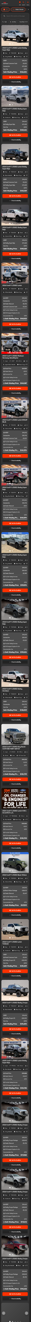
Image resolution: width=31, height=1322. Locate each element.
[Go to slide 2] (13, 44)
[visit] (19, 2)
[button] (19, 3)
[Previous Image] (3, 35)
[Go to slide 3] (15, 44)
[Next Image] (26, 35)
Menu (28, 4)
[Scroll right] (28, 9)
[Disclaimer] (4, 63)
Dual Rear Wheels (24, 22)
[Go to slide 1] (10, 44)
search (23, 4)
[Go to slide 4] (18, 44)
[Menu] (28, 2)
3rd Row (14, 22)
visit (20, 4)
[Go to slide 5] (20, 44)
